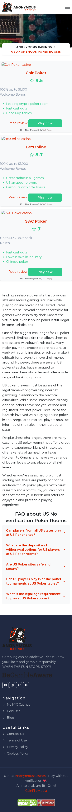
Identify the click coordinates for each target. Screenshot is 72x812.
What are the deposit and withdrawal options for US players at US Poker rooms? (33, 550)
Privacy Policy (17, 747)
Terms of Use (16, 740)
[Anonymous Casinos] (19, 7)
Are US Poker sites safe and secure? (28, 567)
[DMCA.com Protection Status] (27, 802)
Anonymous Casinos (34, 47)
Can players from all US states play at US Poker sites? (33, 533)
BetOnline (36, 147)
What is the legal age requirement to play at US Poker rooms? (33, 596)
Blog (10, 717)
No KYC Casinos (18, 704)
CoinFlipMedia (36, 791)
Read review (17, 123)
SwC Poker (36, 221)
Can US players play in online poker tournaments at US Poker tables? (33, 581)
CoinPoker (36, 73)
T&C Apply (47, 130)
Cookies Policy (17, 753)
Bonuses (13, 711)
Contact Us (15, 734)
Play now (45, 123)
